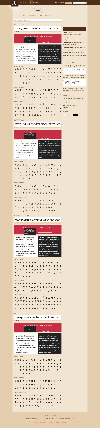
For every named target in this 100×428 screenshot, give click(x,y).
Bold (24, 15)
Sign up (57, 2)
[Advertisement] (73, 17)
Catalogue (35, 422)
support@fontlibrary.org (62, 419)
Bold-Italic (32, 15)
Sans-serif (70, 32)
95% (66, 59)
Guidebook (36, 2)
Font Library (51, 416)
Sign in (62, 2)
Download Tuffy (74, 29)
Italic (40, 15)
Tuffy (68, 37)
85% (64, 57)
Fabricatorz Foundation (43, 425)
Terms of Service (61, 422)
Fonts (30, 2)
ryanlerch (74, 98)
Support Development (64, 425)
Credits (51, 422)
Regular (47, 15)
